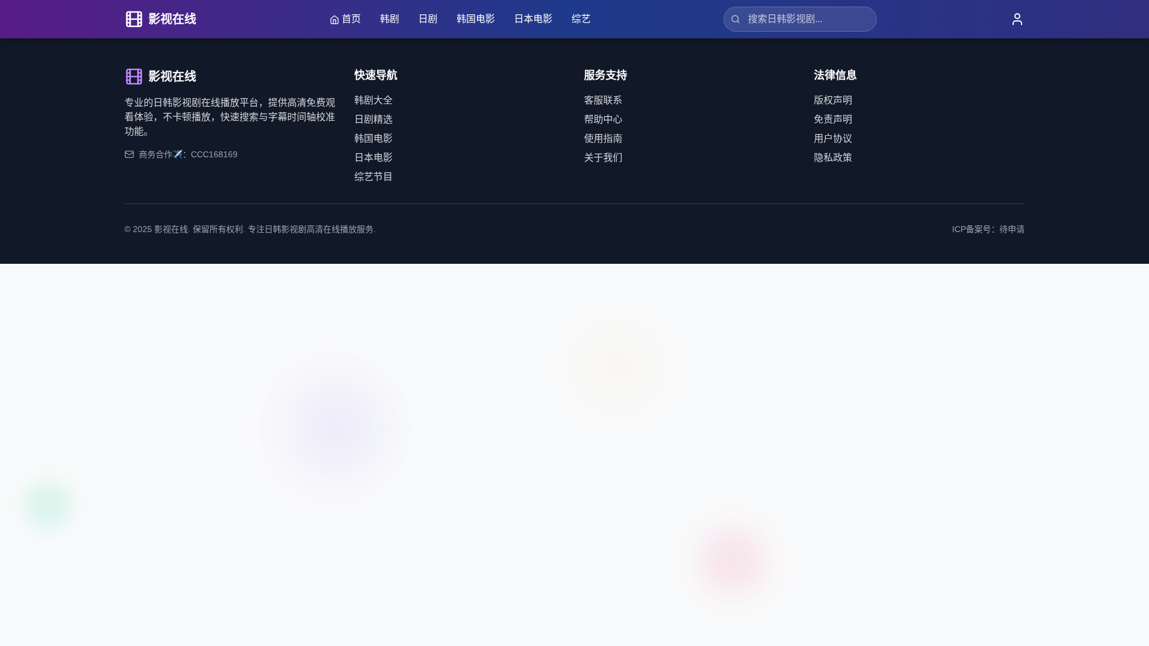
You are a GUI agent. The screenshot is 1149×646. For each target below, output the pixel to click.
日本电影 (533, 19)
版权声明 (833, 100)
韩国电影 (476, 19)
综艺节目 (373, 177)
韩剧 (389, 19)
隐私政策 (833, 158)
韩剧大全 (373, 100)
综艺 (581, 19)
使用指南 (603, 138)
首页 (351, 19)
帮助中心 (603, 119)
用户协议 (833, 138)
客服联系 (603, 100)
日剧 (427, 19)
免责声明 (833, 119)
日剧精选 (373, 119)
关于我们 (603, 158)
